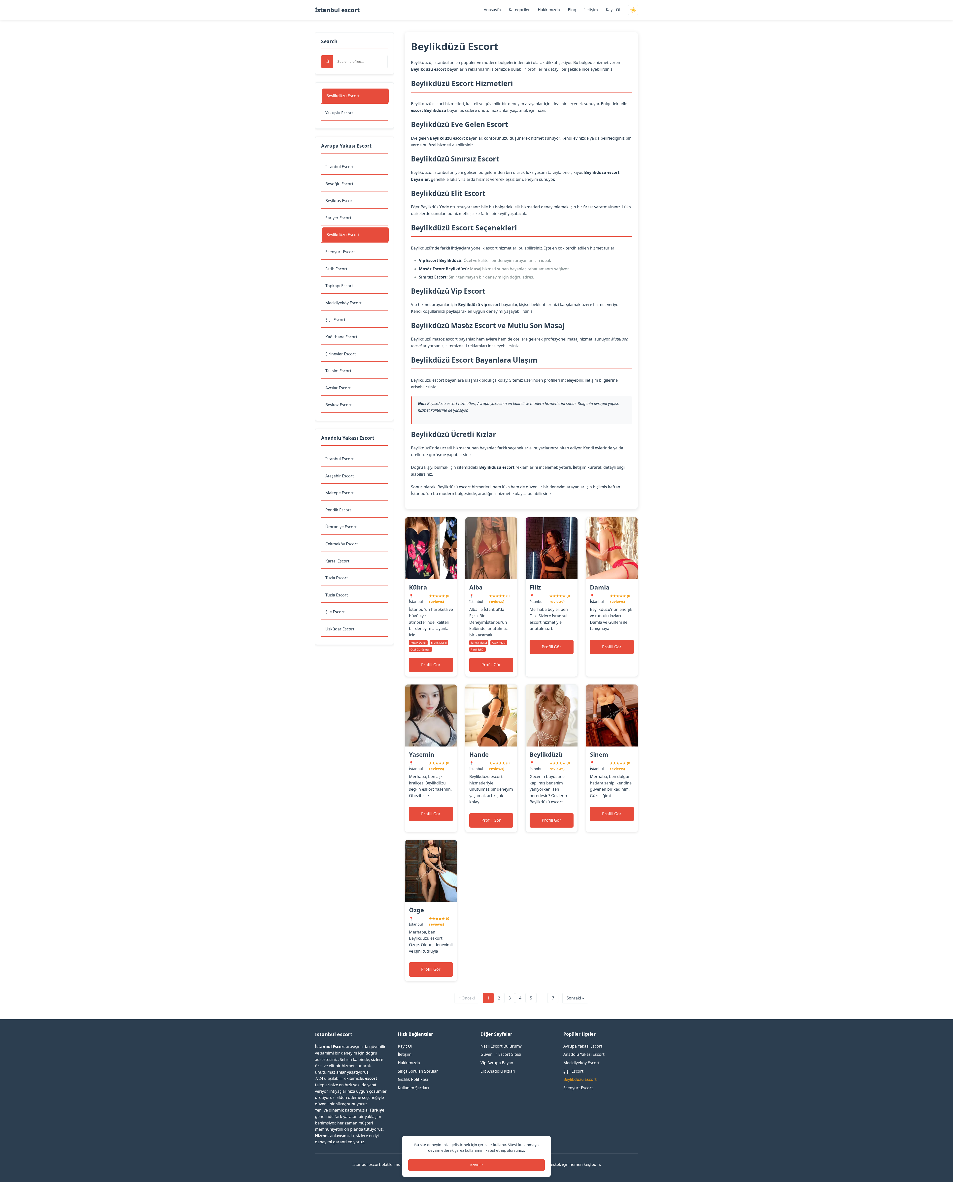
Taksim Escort (338, 370)
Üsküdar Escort (339, 629)
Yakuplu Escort (339, 113)
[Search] (327, 61)
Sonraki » (575, 998)
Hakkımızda (549, 9)
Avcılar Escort (338, 388)
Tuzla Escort (336, 578)
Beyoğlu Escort (339, 184)
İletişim (591, 9)
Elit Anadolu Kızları (497, 1071)
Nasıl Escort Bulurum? (501, 1046)
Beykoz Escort (338, 404)
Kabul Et (476, 1165)
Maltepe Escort (339, 493)
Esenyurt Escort (340, 251)
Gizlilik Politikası (413, 1079)
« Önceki (467, 998)
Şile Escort (335, 612)
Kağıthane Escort (341, 337)
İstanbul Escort (339, 166)
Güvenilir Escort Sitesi (500, 1054)
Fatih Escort (336, 269)
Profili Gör (431, 664)
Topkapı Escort (339, 285)
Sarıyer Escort (338, 217)
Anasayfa (492, 9)
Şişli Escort (335, 319)
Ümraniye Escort (341, 526)
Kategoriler (519, 9)
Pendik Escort (338, 510)
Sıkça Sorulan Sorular (418, 1071)
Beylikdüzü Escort (343, 95)
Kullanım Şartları (413, 1087)
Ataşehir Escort (339, 476)
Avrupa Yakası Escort (582, 1046)
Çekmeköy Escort (341, 544)
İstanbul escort (337, 10)
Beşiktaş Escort (339, 200)
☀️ (633, 10)
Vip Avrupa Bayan (496, 1062)
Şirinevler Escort (340, 354)
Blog (572, 9)
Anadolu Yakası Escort (584, 1054)
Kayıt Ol (613, 9)
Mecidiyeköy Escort (343, 303)
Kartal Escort (337, 561)
